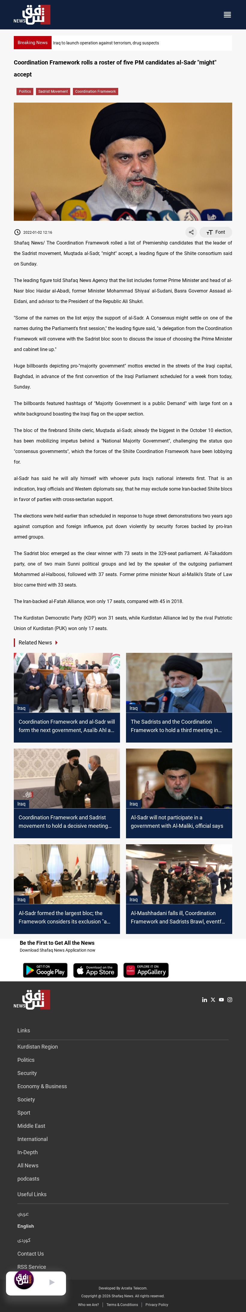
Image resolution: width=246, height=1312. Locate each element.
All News (27, 1165)
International (32, 1139)
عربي (23, 1214)
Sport (23, 1112)
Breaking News (33, 42)
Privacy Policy (157, 1305)
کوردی (24, 1240)
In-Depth (27, 1152)
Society (26, 1099)
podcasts (28, 1178)
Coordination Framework (95, 91)
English (25, 1227)
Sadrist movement (53, 91)
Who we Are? (88, 1305)
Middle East (31, 1126)
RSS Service (31, 1267)
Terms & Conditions (122, 1305)
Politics (25, 91)
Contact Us (30, 1253)
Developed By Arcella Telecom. (123, 1288)
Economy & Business (42, 1086)
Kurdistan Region (37, 1046)
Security (27, 1073)
